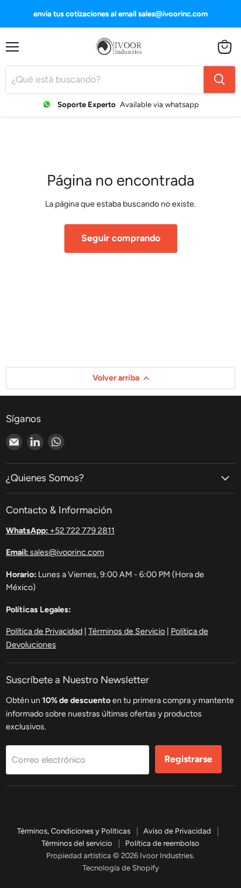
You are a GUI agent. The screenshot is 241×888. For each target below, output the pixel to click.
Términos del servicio (77, 843)
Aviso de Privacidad (177, 831)
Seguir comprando (120, 238)
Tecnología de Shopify (120, 867)
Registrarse (188, 758)
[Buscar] (219, 79)
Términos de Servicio (126, 631)
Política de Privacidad (44, 631)
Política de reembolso (162, 843)
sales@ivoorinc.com (55, 552)
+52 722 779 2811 (60, 531)
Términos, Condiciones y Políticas (73, 831)
